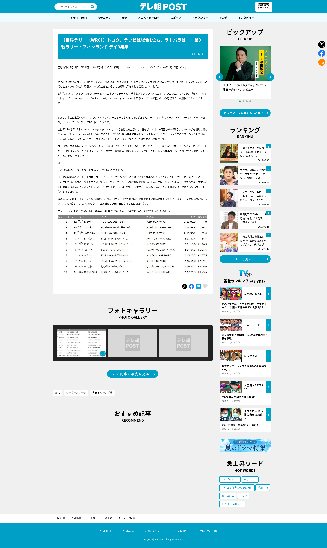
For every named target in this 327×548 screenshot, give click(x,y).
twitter (321, 44)
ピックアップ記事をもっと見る (244, 113)
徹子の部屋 (227, 495)
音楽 (124, 18)
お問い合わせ (152, 531)
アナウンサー (200, 18)
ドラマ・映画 (78, 18)
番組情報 (263, 487)
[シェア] (191, 286)
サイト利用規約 (178, 531)
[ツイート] (184, 286)
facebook (321, 53)
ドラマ (243, 495)
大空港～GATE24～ (232, 504)
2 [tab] (243, 101)
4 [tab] (250, 101)
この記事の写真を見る (131, 374)
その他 (223, 18)
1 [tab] (240, 101)
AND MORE (78, 518)
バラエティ (104, 18)
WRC (57, 392)
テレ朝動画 (128, 531)
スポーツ (175, 18)
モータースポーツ (76, 392)
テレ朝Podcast (230, 479)
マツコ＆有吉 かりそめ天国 (237, 487)
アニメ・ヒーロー (149, 18)
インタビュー (246, 18)
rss (321, 62)
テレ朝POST (163, 6)
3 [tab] (247, 101)
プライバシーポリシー (210, 531)
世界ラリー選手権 (102, 392)
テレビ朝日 (105, 531)
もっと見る (244, 259)
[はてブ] (198, 286)
